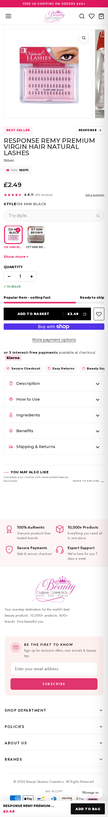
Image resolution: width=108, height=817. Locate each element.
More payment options (54, 339)
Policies (14, 726)
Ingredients (28, 414)
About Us (16, 743)
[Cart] (101, 16)
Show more (14, 256)
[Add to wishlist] (99, 314)
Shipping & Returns (35, 446)
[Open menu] (8, 16)
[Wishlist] (92, 16)
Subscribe (54, 684)
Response (87, 130)
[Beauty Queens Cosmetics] (54, 16)
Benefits (24, 430)
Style (10, 204)
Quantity (13, 267)
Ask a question (94, 194)
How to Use (28, 399)
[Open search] (82, 16)
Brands (13, 759)
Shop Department (25, 710)
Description (28, 383)
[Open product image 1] (48, 73)
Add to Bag (87, 809)
